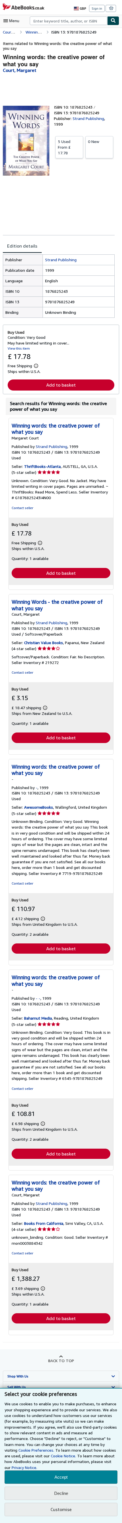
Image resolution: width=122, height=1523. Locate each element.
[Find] (113, 20)
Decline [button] (61, 1493)
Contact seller (22, 508)
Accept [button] (61, 1477)
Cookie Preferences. (36, 1450)
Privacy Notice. (24, 1467)
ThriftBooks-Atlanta (42, 466)
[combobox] (68, 20)
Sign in (97, 8)
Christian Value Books (43, 642)
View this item (19, 348)
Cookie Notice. (63, 1455)
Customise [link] (61, 1509)
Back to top (61, 1360)
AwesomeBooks (38, 807)
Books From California (43, 1223)
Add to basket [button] (61, 385)
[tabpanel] (59, 286)
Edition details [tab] (22, 246)
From (64, 147)
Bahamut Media (38, 1018)
